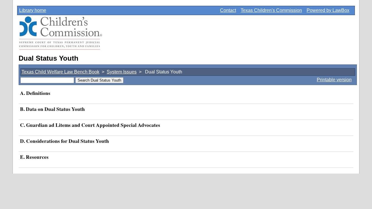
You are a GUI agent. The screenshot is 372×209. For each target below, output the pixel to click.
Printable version (334, 79)
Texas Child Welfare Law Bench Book (60, 71)
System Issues (122, 71)
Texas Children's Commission (271, 10)
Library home (32, 10)
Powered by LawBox (328, 10)
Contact (228, 10)
